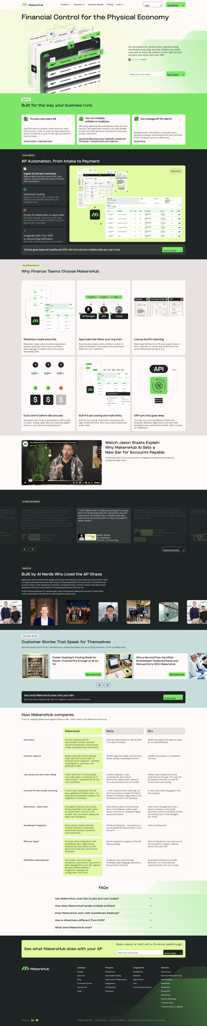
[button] (65, 4)
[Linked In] (32, 1020)
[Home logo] (35, 988)
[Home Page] (32, 4)
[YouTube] (37, 1020)
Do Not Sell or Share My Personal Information (146, 1020)
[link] (100, 1020)
